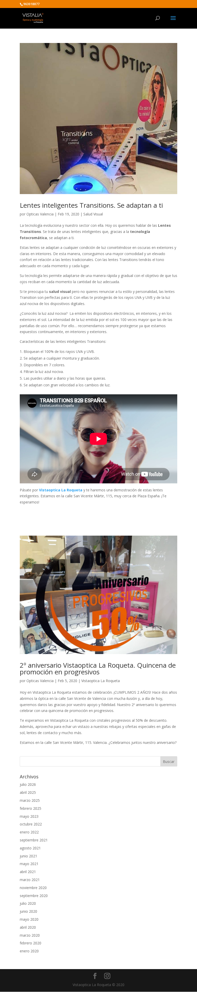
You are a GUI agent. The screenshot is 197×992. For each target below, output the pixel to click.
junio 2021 (28, 856)
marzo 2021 (30, 879)
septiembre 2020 (34, 895)
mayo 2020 (29, 919)
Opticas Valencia (40, 214)
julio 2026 (28, 784)
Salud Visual (93, 214)
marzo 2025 (30, 800)
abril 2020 (28, 927)
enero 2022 (29, 832)
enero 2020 (29, 951)
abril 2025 (28, 792)
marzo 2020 (30, 935)
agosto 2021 (30, 848)
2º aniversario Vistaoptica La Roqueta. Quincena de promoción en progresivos (98, 668)
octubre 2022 (31, 824)
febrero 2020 (30, 943)
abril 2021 (28, 871)
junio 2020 (28, 911)
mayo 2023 (29, 816)
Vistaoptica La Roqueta (100, 680)
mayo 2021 (29, 863)
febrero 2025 (30, 808)
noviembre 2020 (33, 887)
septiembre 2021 (34, 840)
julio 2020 (28, 903)
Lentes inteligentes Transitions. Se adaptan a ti (91, 205)
